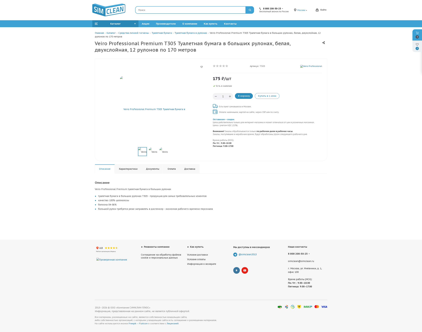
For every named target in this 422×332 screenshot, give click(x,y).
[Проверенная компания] (112, 256)
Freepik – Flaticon (138, 323)
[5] (226, 66)
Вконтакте (236, 270)
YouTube (244, 270)
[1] (214, 66)
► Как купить (195, 246)
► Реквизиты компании (155, 246)
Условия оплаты (196, 259)
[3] (220, 66)
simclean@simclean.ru (301, 261)
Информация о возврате (201, 263)
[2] (217, 66)
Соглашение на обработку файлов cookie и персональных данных (161, 256)
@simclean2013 (248, 254)
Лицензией (173, 323)
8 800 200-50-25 (272, 8)
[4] (223, 66)
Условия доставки (197, 254)
